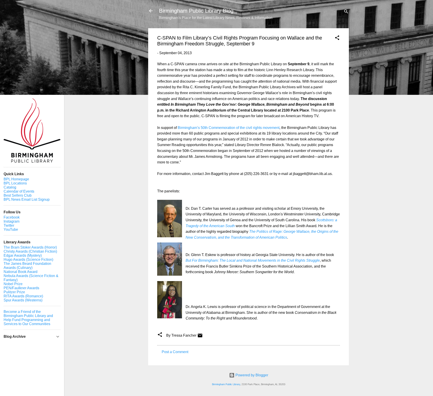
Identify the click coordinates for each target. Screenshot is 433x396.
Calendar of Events (19, 191)
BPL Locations (15, 183)
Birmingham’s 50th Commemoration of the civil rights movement (228, 128)
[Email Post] (200, 337)
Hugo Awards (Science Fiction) (28, 259)
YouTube (11, 229)
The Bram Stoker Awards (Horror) (30, 247)
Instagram (11, 221)
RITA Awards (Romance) (23, 296)
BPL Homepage (16, 179)
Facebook (12, 217)
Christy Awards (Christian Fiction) (30, 251)
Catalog (10, 187)
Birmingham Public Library (226, 384)
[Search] (346, 12)
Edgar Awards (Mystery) (23, 255)
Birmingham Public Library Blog (196, 11)
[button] (337, 38)
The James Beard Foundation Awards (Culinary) (27, 266)
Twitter (9, 225)
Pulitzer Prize (14, 292)
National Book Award (20, 272)
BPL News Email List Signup (27, 199)
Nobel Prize (13, 284)
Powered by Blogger (251, 375)
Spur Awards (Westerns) (23, 300)
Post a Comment (175, 352)
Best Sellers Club (18, 195)
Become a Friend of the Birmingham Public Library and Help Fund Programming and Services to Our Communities (28, 318)
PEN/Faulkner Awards (21, 288)
